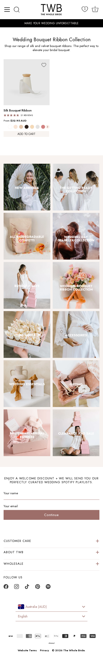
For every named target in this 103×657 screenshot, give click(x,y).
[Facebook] (6, 588)
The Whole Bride (74, 650)
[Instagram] (16, 588)
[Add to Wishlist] (44, 65)
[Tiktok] (27, 588)
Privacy (44, 650)
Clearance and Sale (76, 433)
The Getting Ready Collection (76, 189)
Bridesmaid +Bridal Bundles (27, 435)
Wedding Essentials (27, 384)
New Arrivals (27, 188)
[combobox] (51, 607)
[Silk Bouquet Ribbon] (27, 82)
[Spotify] (48, 588)
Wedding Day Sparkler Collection (76, 238)
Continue (51, 514)
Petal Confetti (27, 335)
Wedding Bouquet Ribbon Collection (76, 288)
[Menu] (7, 9)
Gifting (76, 384)
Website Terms (27, 650)
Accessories (76, 335)
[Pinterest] (37, 588)
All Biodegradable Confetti (27, 238)
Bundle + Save (27, 286)
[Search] (16, 9)
